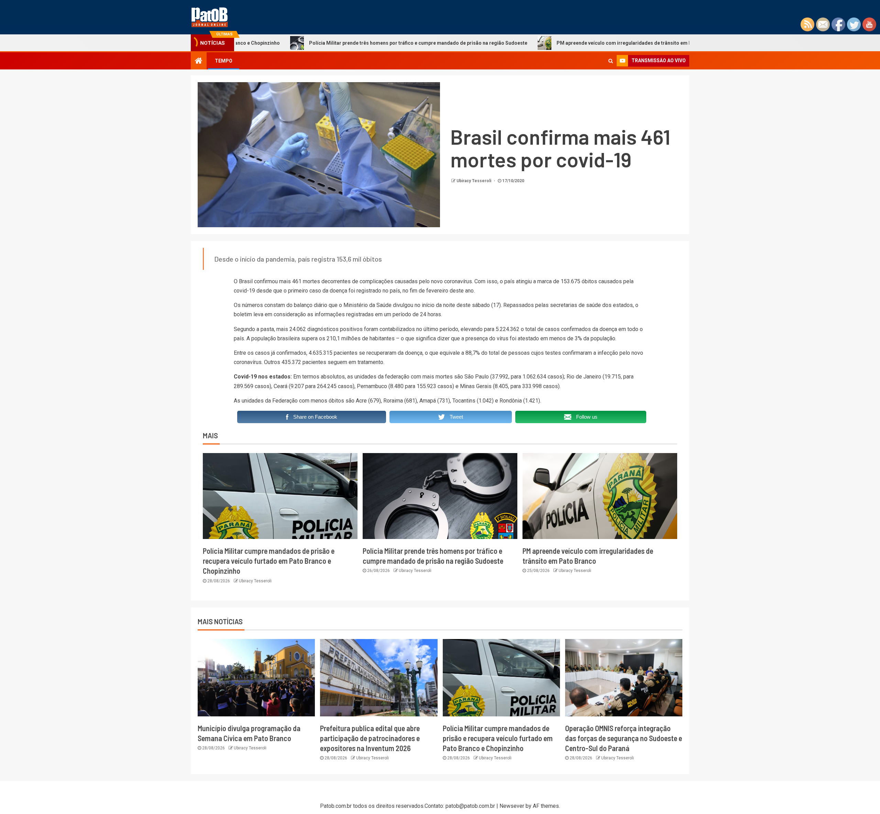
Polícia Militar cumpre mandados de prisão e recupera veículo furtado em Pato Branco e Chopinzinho (268, 560)
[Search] (610, 60)
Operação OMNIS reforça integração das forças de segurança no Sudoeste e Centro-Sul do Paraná (623, 738)
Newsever (511, 806)
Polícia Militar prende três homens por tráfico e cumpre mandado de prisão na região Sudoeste (368, 43)
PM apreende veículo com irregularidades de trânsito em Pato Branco (586, 43)
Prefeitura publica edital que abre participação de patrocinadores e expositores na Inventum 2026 (370, 738)
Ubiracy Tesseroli (474, 180)
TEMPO (223, 61)
